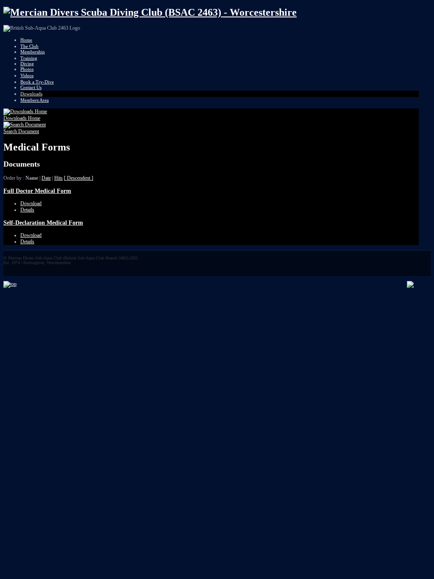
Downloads (31, 93)
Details (27, 210)
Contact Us (31, 87)
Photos (26, 69)
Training (28, 58)
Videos (26, 75)
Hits (58, 178)
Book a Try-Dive (37, 81)
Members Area (34, 100)
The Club (29, 46)
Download (31, 203)
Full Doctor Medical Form (37, 190)
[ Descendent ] (78, 178)
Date (46, 178)
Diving (27, 63)
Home (26, 39)
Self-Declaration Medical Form (43, 222)
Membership (32, 51)
